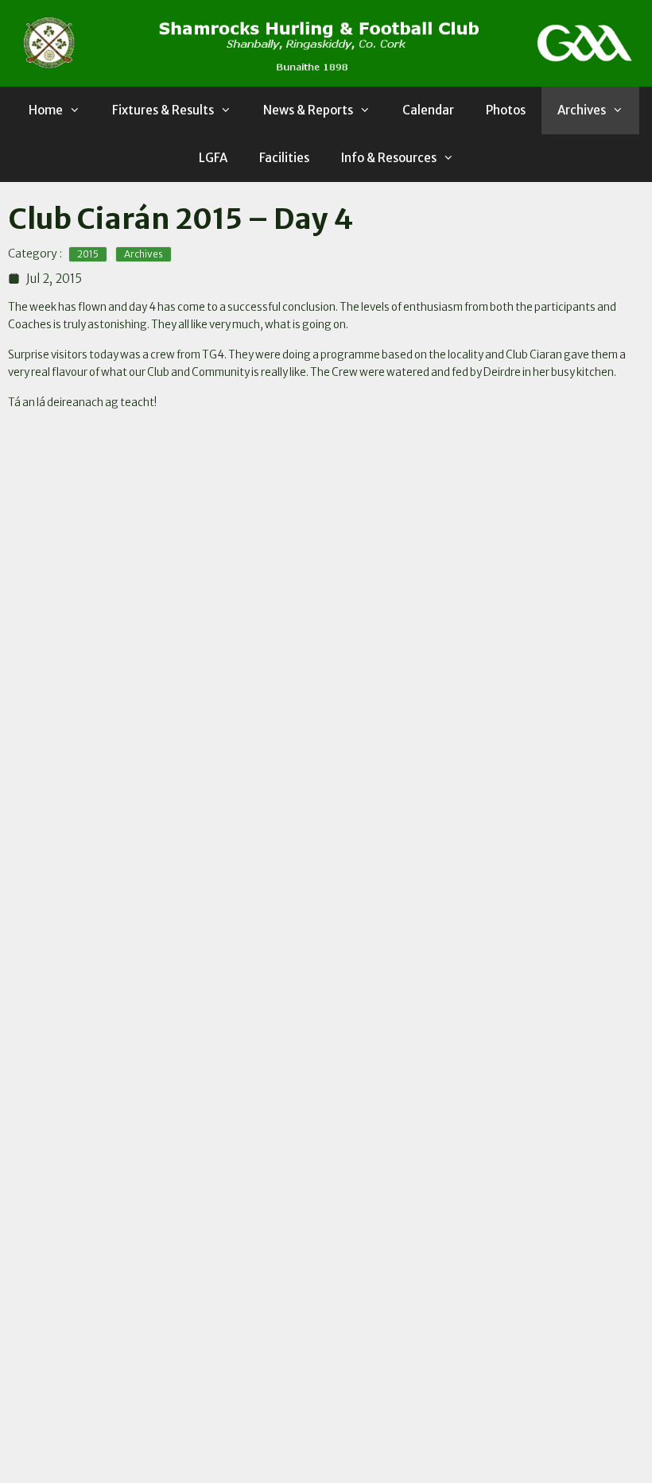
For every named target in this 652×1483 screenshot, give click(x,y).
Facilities (284, 157)
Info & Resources (389, 157)
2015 (88, 254)
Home (46, 110)
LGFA (213, 157)
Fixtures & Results (163, 110)
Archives (581, 110)
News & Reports (308, 110)
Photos (506, 110)
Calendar (428, 110)
